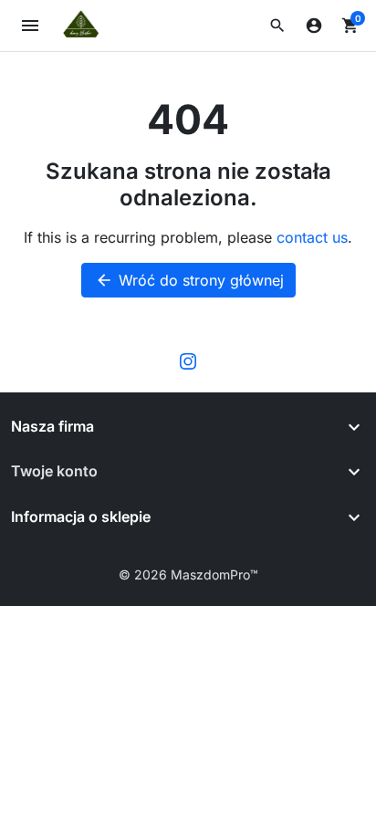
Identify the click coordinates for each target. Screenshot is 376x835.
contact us (312, 237)
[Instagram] (188, 359)
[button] (277, 25)
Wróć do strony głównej (189, 280)
